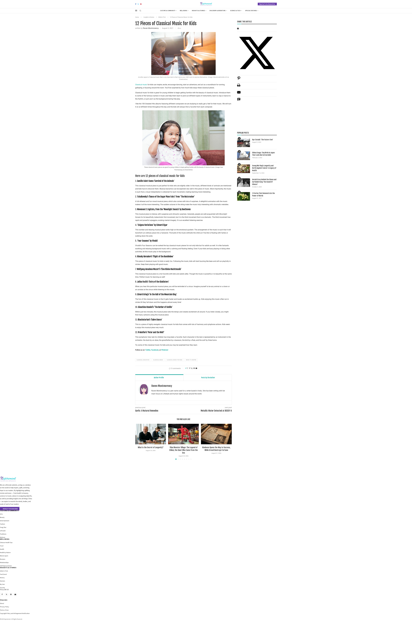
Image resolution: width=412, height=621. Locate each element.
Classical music (141, 85)
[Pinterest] (141, 4)
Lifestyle (3, 530)
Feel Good (3, 574)
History (2, 577)
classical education (143, 360)
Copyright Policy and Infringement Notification (15, 613)
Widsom (2, 537)
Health (2, 549)
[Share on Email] (239, 93)
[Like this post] (187, 368)
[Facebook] (135, 4)
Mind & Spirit (4, 556)
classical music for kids (174, 360)
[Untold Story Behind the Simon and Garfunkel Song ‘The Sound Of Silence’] (243, 182)
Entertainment (4, 520)
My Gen (2, 584)
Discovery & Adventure (218, 10)
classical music (158, 360)
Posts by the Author (208, 378)
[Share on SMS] (239, 100)
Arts (1, 514)
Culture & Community (167, 10)
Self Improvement (6, 566)
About (2, 603)
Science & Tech (235, 10)
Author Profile (159, 378)
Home (137, 17)
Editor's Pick (162, 17)
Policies (3, 600)
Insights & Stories (198, 10)
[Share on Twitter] (192, 368)
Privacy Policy (4, 606)
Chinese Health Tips (6, 542)
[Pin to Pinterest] (194, 368)
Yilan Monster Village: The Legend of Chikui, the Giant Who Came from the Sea (183, 450)
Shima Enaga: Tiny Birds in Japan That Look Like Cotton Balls (263, 154)
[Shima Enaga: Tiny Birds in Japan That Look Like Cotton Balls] (243, 155)
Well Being (183, 10)
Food (1, 546)
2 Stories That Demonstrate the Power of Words (263, 194)
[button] (138, 441)
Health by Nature (5, 552)
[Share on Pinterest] (239, 79)
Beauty (2, 517)
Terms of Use (4, 610)
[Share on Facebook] (189, 368)
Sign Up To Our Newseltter (267, 4)
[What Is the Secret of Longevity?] (150, 434)
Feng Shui (3, 527)
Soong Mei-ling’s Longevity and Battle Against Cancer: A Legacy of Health (264, 168)
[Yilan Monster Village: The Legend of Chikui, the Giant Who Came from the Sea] (183, 434)
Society (2, 587)
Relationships (4, 562)
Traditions (3, 534)
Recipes (2, 559)
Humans (2, 581)
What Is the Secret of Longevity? (150, 447)
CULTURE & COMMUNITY (9, 510)
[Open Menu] (136, 10)
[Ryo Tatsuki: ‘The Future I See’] (243, 142)
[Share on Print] (238, 86)
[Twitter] (138, 4)
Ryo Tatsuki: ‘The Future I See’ (262, 140)
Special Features (251, 10)
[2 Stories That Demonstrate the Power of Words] (243, 196)
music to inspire (191, 360)
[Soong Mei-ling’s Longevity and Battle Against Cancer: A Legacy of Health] (243, 168)
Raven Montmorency (151, 28)
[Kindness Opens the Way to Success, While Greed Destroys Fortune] (216, 434)
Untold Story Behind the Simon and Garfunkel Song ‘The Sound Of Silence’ (264, 181)
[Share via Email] (196, 368)
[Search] (140, 11)
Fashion (2, 524)
